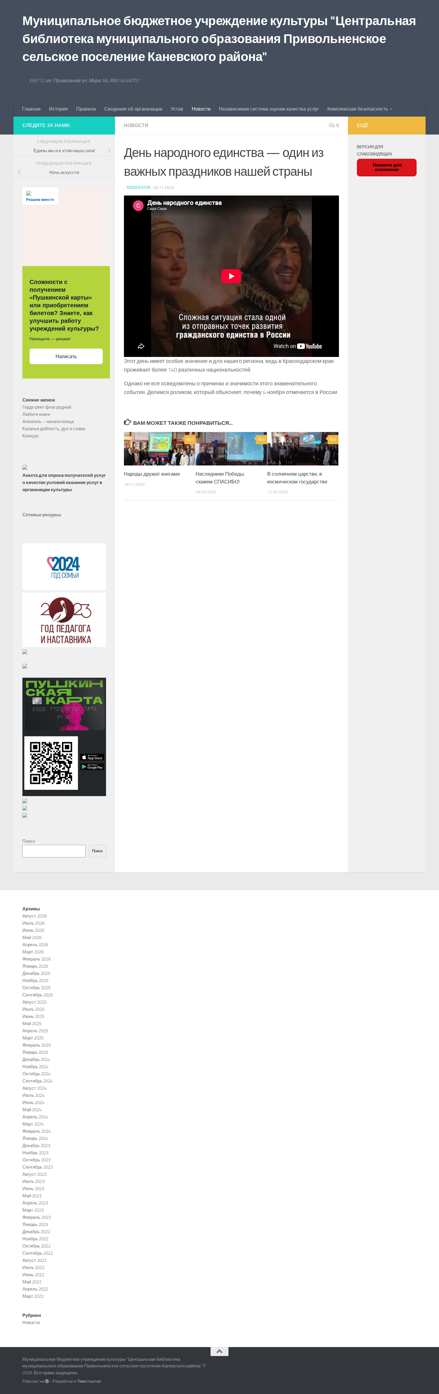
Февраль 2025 (36, 1045)
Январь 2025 (35, 1052)
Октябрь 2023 (36, 1160)
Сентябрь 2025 (37, 995)
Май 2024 (32, 1109)
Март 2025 (33, 1038)
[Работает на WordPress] (47, 1381)
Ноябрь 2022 (35, 1239)
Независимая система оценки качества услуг (269, 109)
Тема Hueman (89, 1381)
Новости (201, 109)
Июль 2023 (33, 1181)
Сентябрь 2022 (37, 1253)
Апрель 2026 (35, 944)
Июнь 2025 (33, 1016)
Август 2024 (34, 1088)
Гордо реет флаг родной (46, 407)
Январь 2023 (35, 1224)
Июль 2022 (33, 1267)
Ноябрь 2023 (35, 1152)
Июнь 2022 (33, 1274)
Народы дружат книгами (152, 474)
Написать (66, 356)
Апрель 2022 (35, 1289)
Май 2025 (32, 1023)
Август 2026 (34, 916)
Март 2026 (33, 952)
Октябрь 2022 (36, 1246)
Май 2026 (32, 937)
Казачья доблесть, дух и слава (53, 428)
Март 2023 (33, 1210)
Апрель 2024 (35, 1117)
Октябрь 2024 (36, 1074)
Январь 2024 (35, 1138)
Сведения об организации (133, 109)
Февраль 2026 (36, 959)
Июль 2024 (33, 1095)
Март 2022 (33, 1296)
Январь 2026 (35, 966)
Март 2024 (33, 1124)
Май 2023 (32, 1195)
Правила (86, 109)
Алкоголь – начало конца (48, 421)
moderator (139, 187)
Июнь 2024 (33, 1102)
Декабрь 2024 (36, 1059)
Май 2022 (32, 1282)
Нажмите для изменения (387, 167)
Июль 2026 (33, 923)
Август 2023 (34, 1174)
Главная (31, 109)
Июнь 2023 (33, 1188)
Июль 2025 (33, 1009)
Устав (177, 109)
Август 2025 (34, 1002)
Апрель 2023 (35, 1203)
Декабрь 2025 (36, 973)
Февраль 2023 (36, 1217)
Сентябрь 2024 (37, 1081)
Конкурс (30, 436)
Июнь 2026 (33, 930)
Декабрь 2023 (36, 1145)
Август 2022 (34, 1260)
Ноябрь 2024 (35, 1066)
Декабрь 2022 (36, 1231)
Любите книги (36, 414)
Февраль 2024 (36, 1131)
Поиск (28, 841)
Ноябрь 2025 (35, 980)
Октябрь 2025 (36, 987)
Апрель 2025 (35, 1030)
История (58, 109)
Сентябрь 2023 (37, 1167)
